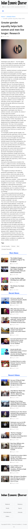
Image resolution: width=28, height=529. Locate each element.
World (7, 508)
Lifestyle (20, 512)
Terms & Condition (16, 524)
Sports (20, 508)
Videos (7, 516)
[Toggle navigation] (3, 11)
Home (3, 16)
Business (20, 504)
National (7, 504)
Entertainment (7, 512)
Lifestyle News (11, 16)
